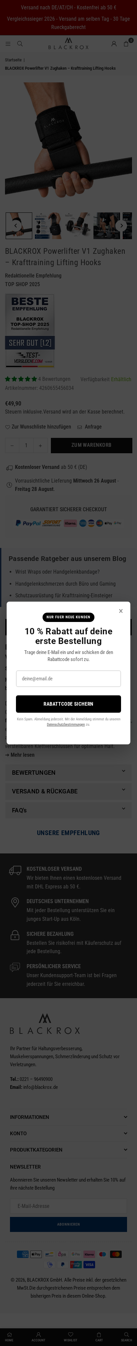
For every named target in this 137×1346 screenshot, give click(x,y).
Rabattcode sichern (68, 704)
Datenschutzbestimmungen (66, 724)
